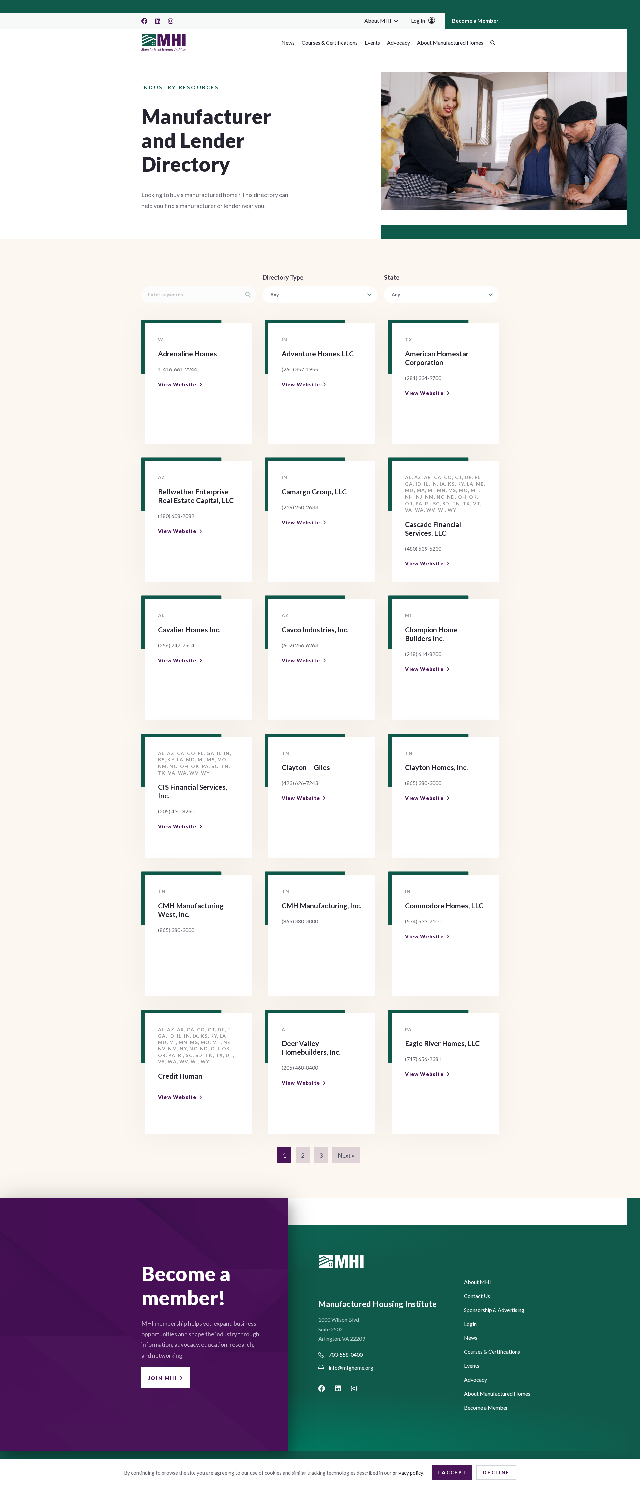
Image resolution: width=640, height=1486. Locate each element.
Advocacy (398, 42)
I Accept (452, 1472)
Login (470, 1324)
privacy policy (408, 1473)
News (288, 42)
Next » (346, 1155)
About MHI (377, 20)
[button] (396, 21)
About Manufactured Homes (450, 42)
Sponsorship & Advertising (494, 1310)
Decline (496, 1472)
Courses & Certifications (330, 42)
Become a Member (475, 20)
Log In (418, 20)
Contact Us (477, 1296)
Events (372, 42)
